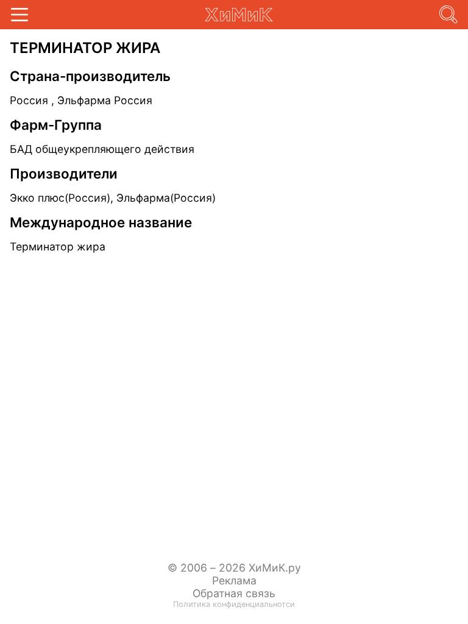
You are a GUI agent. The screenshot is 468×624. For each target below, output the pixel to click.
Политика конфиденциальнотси (234, 604)
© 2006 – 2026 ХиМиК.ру (234, 567)
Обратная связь (234, 593)
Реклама (234, 580)
